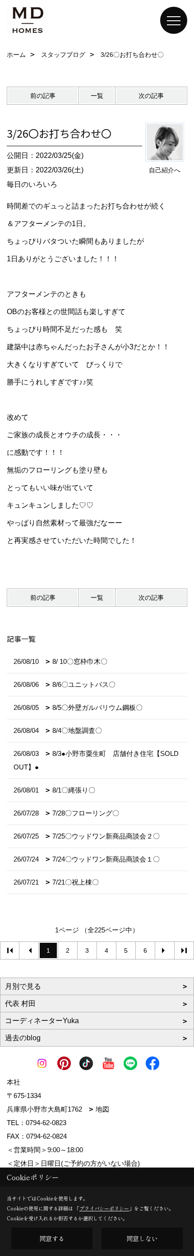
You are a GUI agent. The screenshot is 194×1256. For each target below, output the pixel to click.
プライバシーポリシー (104, 1208)
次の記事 (151, 95)
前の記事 (42, 95)
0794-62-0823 (46, 1122)
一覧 (97, 95)
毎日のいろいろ (32, 184)
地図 (102, 1109)
